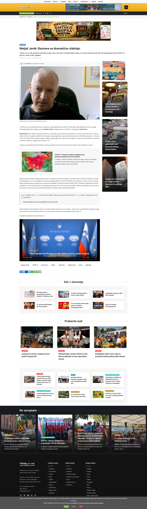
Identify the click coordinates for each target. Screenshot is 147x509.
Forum (88, 477)
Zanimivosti (52, 487)
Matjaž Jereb (71, 265)
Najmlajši (51, 493)
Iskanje (94, 1)
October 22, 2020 (52, 202)
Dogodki (63, 1)
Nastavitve (74, 506)
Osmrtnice (69, 485)
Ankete (89, 479)
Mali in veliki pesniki (92, 495)
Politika (51, 479)
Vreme (89, 487)
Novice (55, 1)
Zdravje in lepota (71, 474)
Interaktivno (84, 1)
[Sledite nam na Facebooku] (43, 13)
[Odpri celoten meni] (126, 7)
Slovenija (29, 17)
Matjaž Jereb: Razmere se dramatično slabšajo (46, 17)
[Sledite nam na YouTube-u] (47, 13)
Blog (88, 485)
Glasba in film (53, 490)
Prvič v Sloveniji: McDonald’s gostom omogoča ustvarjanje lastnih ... (80, 305)
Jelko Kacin (61, 265)
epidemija (88, 265)
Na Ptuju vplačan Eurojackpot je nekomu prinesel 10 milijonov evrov (45, 294)
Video (88, 474)
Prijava (125, 13)
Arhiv (69, 1)
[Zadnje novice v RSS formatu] (51, 13)
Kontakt (100, 1)
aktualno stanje (25, 265)
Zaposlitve (90, 482)
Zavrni (81, 506)
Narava (51, 485)
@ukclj (37, 195)
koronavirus (44, 265)
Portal (75, 1)
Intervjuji (69, 471)
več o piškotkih (74, 503)
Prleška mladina (91, 493)
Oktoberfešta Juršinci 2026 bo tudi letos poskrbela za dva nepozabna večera (72, 356)
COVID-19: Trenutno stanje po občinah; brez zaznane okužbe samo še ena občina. (70, 156)
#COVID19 (77, 195)
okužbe (53, 265)
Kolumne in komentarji (73, 477)
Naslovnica (47, 1)
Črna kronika (52, 471)
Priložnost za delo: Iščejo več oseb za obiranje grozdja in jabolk (114, 395)
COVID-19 (35, 265)
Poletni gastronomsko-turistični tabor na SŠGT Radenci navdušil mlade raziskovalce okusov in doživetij (44, 380)
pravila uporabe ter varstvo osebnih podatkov (91, 503)
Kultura (51, 474)
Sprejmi (66, 506)
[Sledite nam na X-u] (49, 13)
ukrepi (80, 265)
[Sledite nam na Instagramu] (45, 13)
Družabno (51, 469)
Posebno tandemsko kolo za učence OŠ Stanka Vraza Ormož (45, 395)
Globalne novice (71, 482)
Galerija (89, 471)
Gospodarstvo (53, 482)
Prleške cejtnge (91, 490)
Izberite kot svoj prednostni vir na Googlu (33, 63)
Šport (50, 477)
